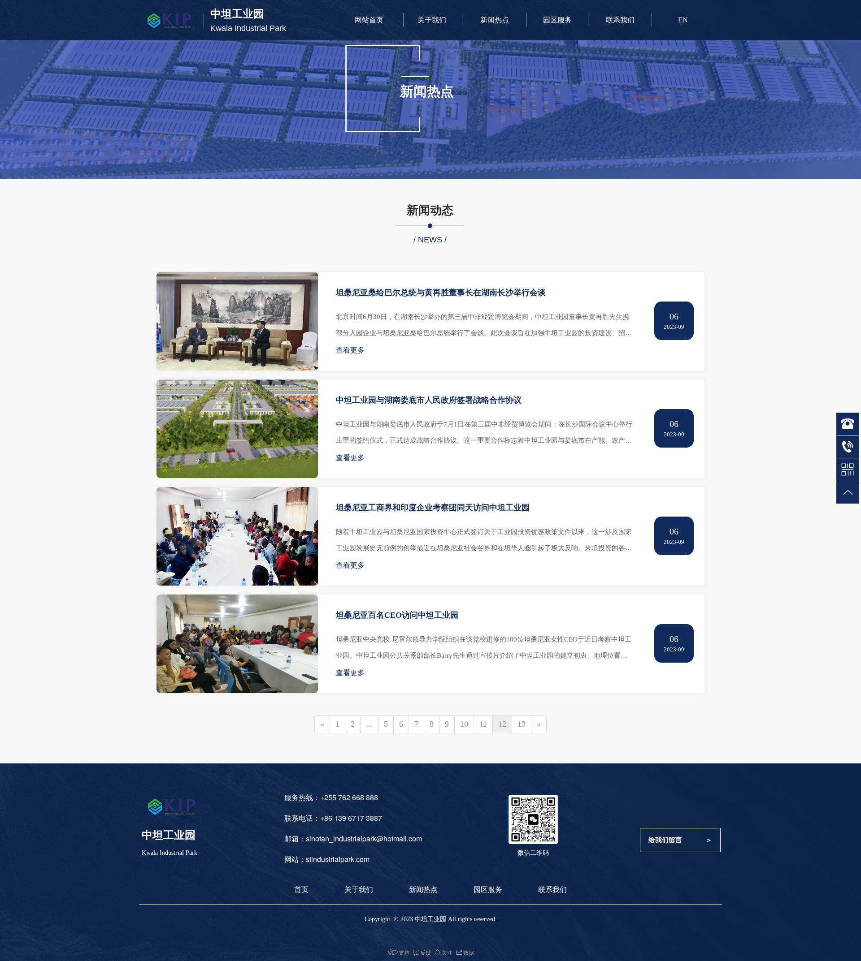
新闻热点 (494, 20)
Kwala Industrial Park (248, 28)
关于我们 (431, 20)
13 (521, 724)
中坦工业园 (237, 14)
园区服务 (557, 20)
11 (483, 724)
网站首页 (369, 20)
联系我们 (620, 20)
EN (683, 20)
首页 (301, 889)
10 (464, 724)
